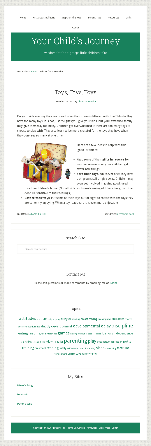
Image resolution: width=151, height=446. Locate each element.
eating (23, 333)
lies (30, 341)
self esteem (72, 348)
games (64, 333)
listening (36, 342)
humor (81, 333)
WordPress (104, 428)
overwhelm (122, 214)
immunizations (103, 333)
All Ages (33, 214)
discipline (122, 326)
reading (52, 348)
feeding (35, 333)
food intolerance (49, 334)
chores (128, 319)
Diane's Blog (25, 385)
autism (42, 319)
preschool (40, 348)
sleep (100, 348)
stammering (110, 348)
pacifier (59, 341)
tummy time (89, 353)
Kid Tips (42, 214)
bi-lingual (66, 318)
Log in (115, 428)
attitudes (27, 318)
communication (27, 326)
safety (62, 348)
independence (123, 333)
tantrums (123, 348)
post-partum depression (109, 341)
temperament (61, 354)
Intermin (22, 394)
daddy (45, 326)
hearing (73, 334)
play (92, 341)
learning (23, 342)
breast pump (104, 319)
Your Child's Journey (75, 41)
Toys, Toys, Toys (75, 92)
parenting (75, 341)
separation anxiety (86, 348)
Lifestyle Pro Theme (63, 428)
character (118, 319)
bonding (76, 319)
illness (89, 334)
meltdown (47, 341)
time (71, 353)
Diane (113, 283)
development (61, 326)
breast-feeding (89, 318)
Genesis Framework (87, 428)
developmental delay (92, 326)
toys (131, 214)
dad (38, 326)
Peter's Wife (24, 403)
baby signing (54, 319)
